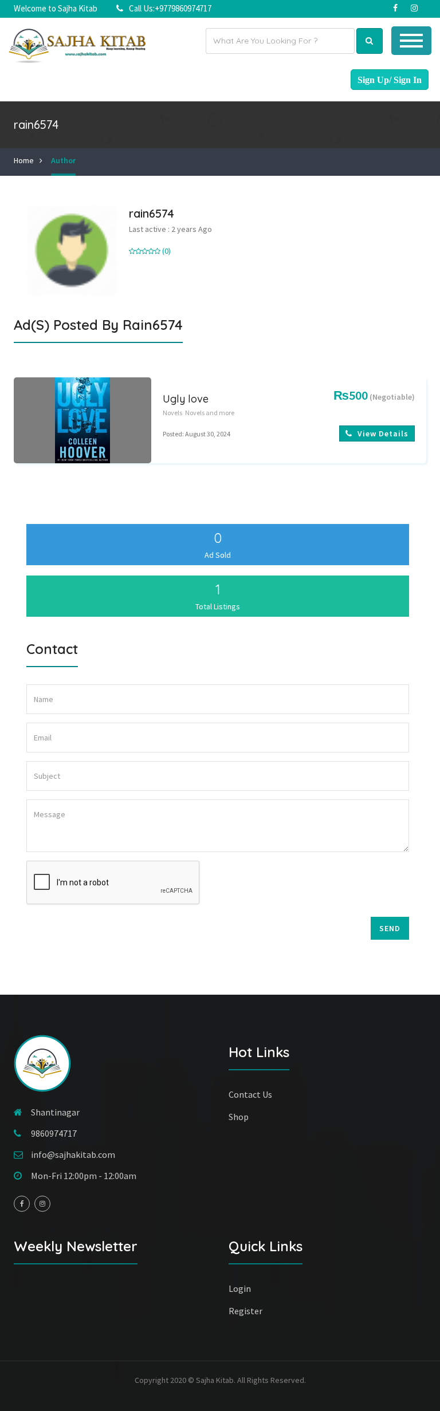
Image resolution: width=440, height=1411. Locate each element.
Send (389, 928)
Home (24, 160)
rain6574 (151, 213)
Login (240, 1288)
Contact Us (250, 1094)
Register (245, 1311)
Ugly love (186, 398)
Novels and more (209, 412)
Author (63, 160)
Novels (172, 412)
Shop (239, 1116)
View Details (381, 433)
